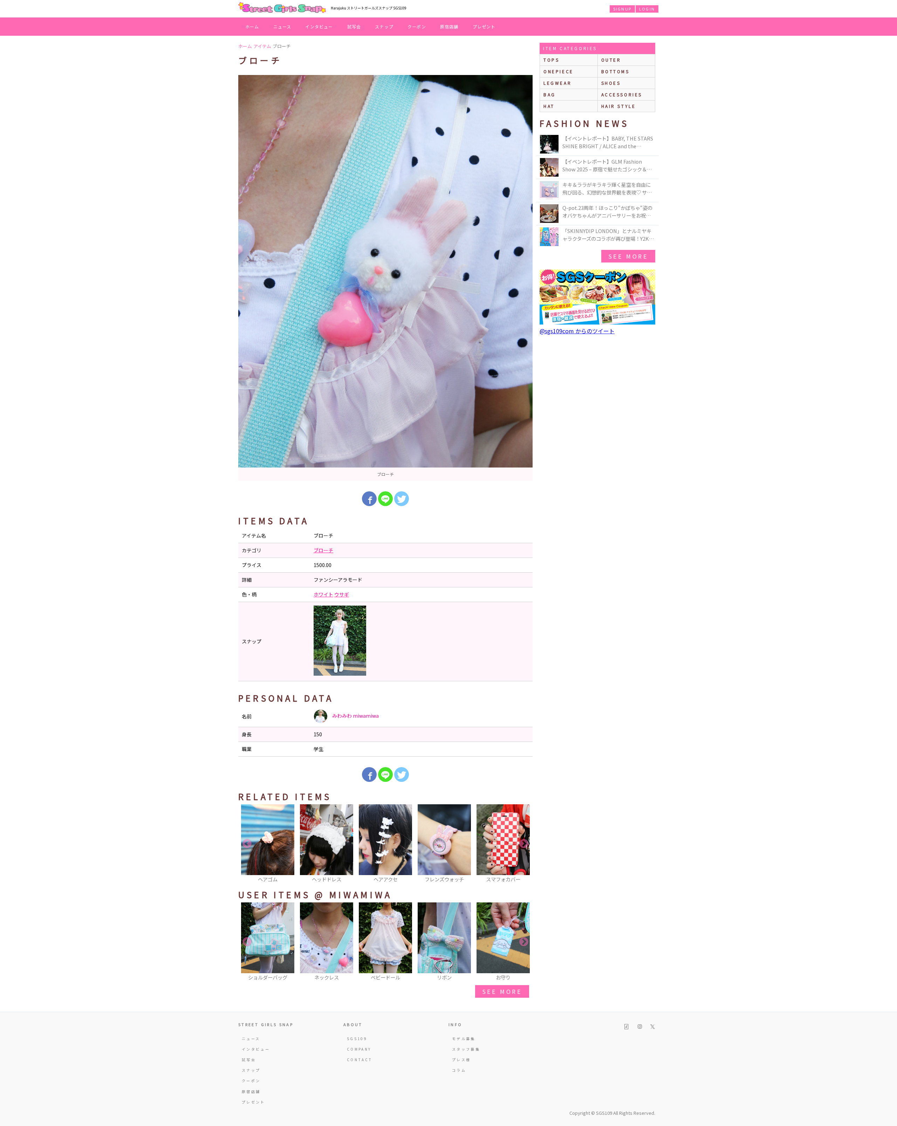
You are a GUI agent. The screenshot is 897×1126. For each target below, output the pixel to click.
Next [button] (524, 844)
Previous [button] (247, 844)
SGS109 (357, 1038)
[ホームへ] (282, 8)
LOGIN (647, 9)
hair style (618, 106)
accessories (622, 94)
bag (549, 94)
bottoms (615, 71)
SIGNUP (622, 9)
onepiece (558, 71)
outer (611, 60)
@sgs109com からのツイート (577, 331)
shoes (611, 83)
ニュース (282, 26)
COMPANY (359, 1049)
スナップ (384, 26)
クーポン (417, 26)
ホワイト (323, 594)
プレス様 (461, 1059)
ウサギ (341, 594)
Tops (551, 60)
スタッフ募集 (466, 1049)
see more (502, 991)
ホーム (252, 26)
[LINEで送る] (385, 498)
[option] (385, 278)
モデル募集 (463, 1038)
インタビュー (319, 26)
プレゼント (484, 26)
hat (549, 106)
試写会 (354, 26)
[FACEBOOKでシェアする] (369, 498)
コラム (459, 1070)
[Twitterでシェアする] (401, 498)
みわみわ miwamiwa (355, 715)
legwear (557, 83)
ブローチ (323, 550)
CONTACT (359, 1059)
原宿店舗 (449, 26)
